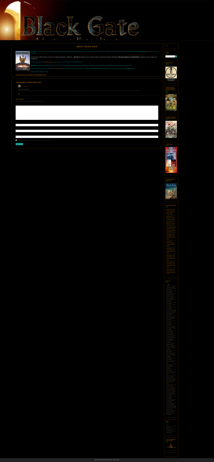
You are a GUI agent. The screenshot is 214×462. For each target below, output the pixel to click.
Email (17, 128)
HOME (166, 45)
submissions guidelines (48, 62)
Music (167, 349)
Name (17, 122)
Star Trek (168, 395)
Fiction (167, 324)
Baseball (168, 289)
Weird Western (169, 411)
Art (167, 284)
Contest (167, 308)
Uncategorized (169, 404)
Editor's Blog (168, 317)
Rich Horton (168, 376)
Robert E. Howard (169, 379)
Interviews (168, 339)
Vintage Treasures (169, 406)
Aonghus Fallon (169, 209)
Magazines (168, 344)
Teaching (168, 398)
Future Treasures (169, 327)
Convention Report (170, 310)
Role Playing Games (170, 381)
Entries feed (168, 427)
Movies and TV (169, 346)
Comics (167, 303)
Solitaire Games (169, 393)
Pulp (167, 367)
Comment (18, 104)
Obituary (168, 359)
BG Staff (167, 292)
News (167, 356)
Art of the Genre (169, 287)
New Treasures (169, 354)
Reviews (167, 370)
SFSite (149, 51)
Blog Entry (168, 298)
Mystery (167, 351)
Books (167, 301)
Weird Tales (168, 409)
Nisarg (117, 459)
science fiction (169, 385)
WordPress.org (169, 432)
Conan (167, 305)
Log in (167, 425)
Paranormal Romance (170, 361)
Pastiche (168, 365)
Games (167, 329)
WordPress (109, 459)
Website (17, 134)
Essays (167, 319)
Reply (19, 93)
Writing (167, 414)
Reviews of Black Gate (170, 372)
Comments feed (169, 430)
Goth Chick (168, 332)
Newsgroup (57, 68)
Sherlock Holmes (169, 390)
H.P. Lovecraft (168, 334)
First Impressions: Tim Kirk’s (170, 218)
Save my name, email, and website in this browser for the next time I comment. (33, 140)
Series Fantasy (169, 388)
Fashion (167, 322)
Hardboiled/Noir (169, 336)
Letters (167, 341)
